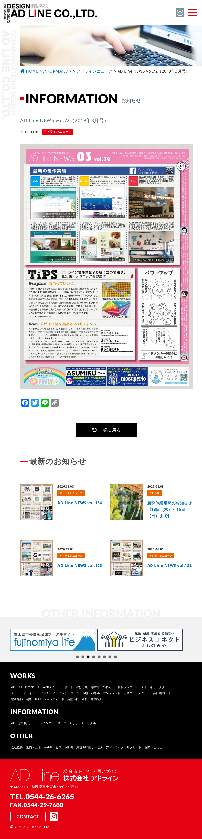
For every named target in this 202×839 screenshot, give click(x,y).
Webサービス (53, 747)
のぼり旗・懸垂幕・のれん (94, 687)
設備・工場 (33, 747)
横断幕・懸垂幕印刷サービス (84, 747)
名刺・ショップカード (49, 699)
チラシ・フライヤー (24, 693)
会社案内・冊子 (163, 693)
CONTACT (28, 816)
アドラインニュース (47, 723)
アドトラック (123, 687)
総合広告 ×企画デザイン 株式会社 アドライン (51, 14)
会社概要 (17, 747)
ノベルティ (48, 693)
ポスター (129, 693)
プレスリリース (73, 723)
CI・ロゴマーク (29, 687)
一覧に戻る (109, 430)
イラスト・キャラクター (151, 687)
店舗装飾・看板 (77, 699)
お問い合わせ (153, 747)
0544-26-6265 (49, 796)
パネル (95, 693)
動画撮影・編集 (21, 699)
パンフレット (111, 693)
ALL (13, 687)
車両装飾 (97, 699)
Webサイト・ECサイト (58, 687)
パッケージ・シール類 (73, 693)
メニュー (144, 693)
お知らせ (25, 723)
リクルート (94, 723)
